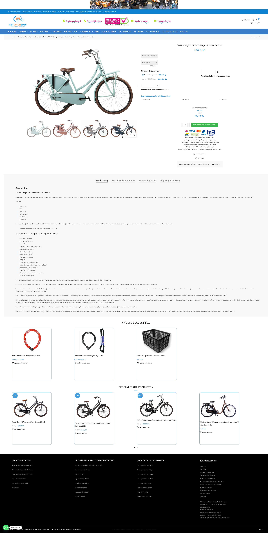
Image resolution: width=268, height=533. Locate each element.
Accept (261, 529)
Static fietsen (29, 37)
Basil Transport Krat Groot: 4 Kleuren (151, 356)
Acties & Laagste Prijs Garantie (210, 484)
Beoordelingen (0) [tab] (147, 180)
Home (21, 37)
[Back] (13, 37)
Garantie (203, 469)
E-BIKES (12, 32)
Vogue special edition (82, 492)
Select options (19, 429)
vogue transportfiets (82, 479)
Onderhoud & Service (207, 475)
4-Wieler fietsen (89, 32)
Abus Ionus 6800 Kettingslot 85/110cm (88, 356)
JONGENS (56, 32)
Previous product (253, 37)
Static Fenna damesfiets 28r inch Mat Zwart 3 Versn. (157, 420)
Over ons (203, 466)
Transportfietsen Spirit (145, 465)
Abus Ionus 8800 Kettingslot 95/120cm (26, 356)
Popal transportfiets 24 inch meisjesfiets (89, 465)
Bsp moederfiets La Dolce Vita (22, 470)
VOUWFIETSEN (108, 32)
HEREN (33, 32)
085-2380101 (206, 507)
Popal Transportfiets (19, 479)
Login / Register (245, 20)
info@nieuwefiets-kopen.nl (213, 512)
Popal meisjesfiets (81, 488)
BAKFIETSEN (125, 32)
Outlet (184, 32)
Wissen (153, 66)
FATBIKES (139, 32)
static (218, 164)
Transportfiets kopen (144, 483)
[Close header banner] (265, 4)
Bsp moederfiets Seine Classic (22, 465)
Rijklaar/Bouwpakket (207, 472)
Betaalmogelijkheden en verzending (212, 481)
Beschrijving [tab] (102, 180)
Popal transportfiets (82, 483)
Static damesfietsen (41, 37)
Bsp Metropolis (142, 492)
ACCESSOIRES (170, 32)
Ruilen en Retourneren (207, 478)
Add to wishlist (201, 154)
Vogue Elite (16, 488)
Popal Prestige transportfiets (22, 474)
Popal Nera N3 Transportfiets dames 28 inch (28, 422)
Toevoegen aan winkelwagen (204, 125)
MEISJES (44, 32)
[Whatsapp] (6, 527)
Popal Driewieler (80, 496)
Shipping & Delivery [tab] (170, 180)
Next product (258, 37)
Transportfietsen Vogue (145, 474)
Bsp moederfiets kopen (82, 470)
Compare (201, 158)
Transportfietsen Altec (145, 479)
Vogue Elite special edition (20, 483)
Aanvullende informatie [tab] (123, 180)
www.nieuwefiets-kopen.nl (213, 515)
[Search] (253, 19)
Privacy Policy (205, 494)
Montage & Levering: (150, 71)
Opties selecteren (20, 363)
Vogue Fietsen (79, 474)
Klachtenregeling (206, 487)
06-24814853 (209, 510)
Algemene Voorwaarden (208, 490)
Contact (203, 497)
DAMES (22, 32)
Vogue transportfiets (144, 488)
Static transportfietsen (56, 37)
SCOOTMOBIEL (153, 32)
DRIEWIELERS (70, 32)
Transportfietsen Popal (145, 470)
